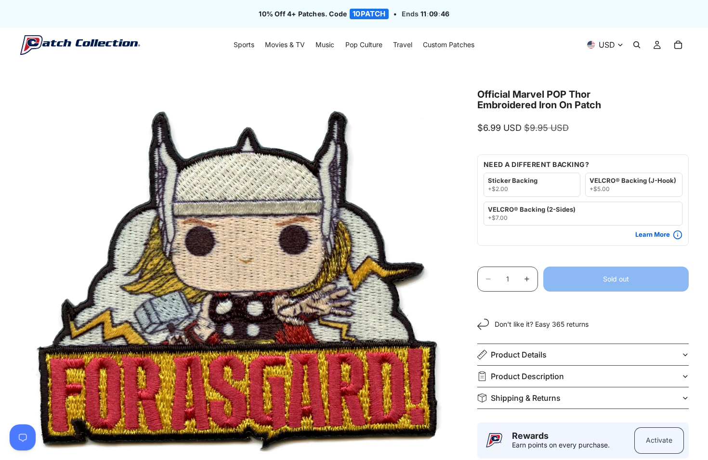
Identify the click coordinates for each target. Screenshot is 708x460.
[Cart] (678, 45)
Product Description (527, 376)
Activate (659, 440)
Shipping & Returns (526, 398)
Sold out (616, 279)
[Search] (636, 45)
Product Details (519, 354)
